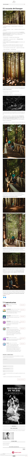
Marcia (7, 337)
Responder (22, 304)
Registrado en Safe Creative (7, 453)
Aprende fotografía (6, 444)
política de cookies (17, 455)
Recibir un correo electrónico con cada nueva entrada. (12, 376)
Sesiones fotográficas (6, 443)
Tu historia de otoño (6, 294)
